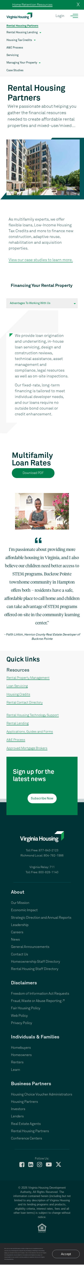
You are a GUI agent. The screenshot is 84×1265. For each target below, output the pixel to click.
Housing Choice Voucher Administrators (41, 1094)
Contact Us (19, 954)
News (15, 939)
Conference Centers (26, 1138)
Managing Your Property (21, 62)
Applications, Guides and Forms (29, 731)
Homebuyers (21, 1047)
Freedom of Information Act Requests (40, 993)
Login (60, 16)
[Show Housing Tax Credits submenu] (34, 40)
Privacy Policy (21, 1023)
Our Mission (20, 903)
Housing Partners (24, 1101)
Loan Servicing (17, 686)
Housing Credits (18, 694)
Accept (66, 1254)
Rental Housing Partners (22, 25)
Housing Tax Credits (19, 40)
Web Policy (19, 1015)
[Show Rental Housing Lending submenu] (40, 33)
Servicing (12, 55)
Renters (17, 1062)
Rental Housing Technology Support (32, 715)
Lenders (17, 1116)
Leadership (19, 925)
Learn (15, 1069)
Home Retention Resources (32, 4)
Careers (17, 932)
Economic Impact (24, 910)
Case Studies (14, 70)
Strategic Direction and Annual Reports (41, 917)
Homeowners (21, 1055)
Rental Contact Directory (24, 702)
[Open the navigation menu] (74, 15)
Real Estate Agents (26, 1124)
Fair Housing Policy (25, 1008)
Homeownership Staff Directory (35, 961)
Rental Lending (17, 723)
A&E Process (14, 47)
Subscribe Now (42, 798)
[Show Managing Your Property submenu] (39, 63)
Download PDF (33, 473)
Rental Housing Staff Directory (34, 969)
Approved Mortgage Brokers (26, 748)
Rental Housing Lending (22, 32)
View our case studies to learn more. (41, 260)
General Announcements (30, 947)
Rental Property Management (28, 677)
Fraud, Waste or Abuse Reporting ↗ (38, 1001)
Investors (18, 1109)
